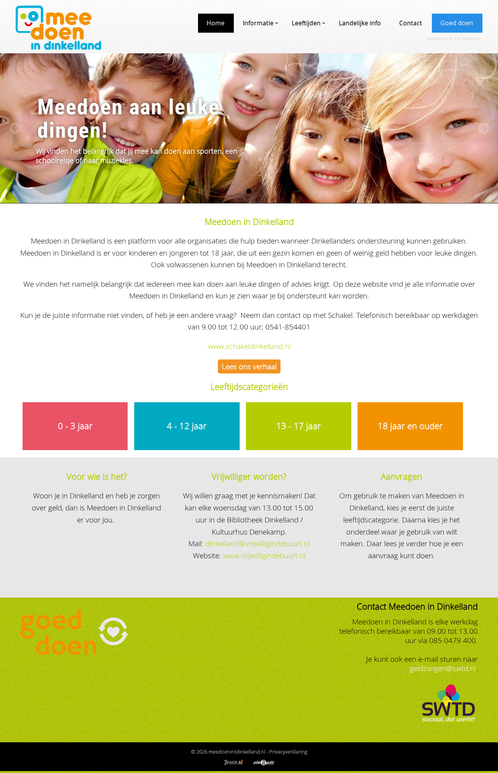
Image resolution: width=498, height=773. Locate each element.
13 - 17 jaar (298, 425)
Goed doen (456, 23)
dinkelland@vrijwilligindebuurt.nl (257, 543)
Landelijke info (360, 23)
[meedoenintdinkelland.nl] (58, 47)
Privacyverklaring (288, 751)
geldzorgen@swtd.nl (443, 668)
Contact (410, 23)
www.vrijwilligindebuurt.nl (264, 555)
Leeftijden (306, 23)
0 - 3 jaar (75, 425)
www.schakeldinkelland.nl (249, 346)
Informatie (258, 23)
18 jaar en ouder (410, 425)
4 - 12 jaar (187, 425)
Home (215, 23)
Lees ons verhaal (249, 366)
